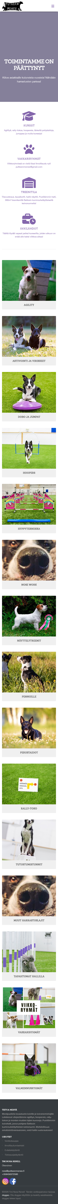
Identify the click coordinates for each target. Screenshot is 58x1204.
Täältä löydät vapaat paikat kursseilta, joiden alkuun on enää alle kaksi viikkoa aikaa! (29, 232)
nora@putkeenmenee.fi (13, 1171)
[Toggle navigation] (53, 6)
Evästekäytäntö (12, 1150)
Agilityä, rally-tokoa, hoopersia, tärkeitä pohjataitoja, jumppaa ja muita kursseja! (29, 129)
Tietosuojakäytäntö (14, 1154)
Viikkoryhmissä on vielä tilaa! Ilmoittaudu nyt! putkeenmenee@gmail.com (29, 163)
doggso (5, 1195)
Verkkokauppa (11, 1141)
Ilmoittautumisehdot (14, 1145)
